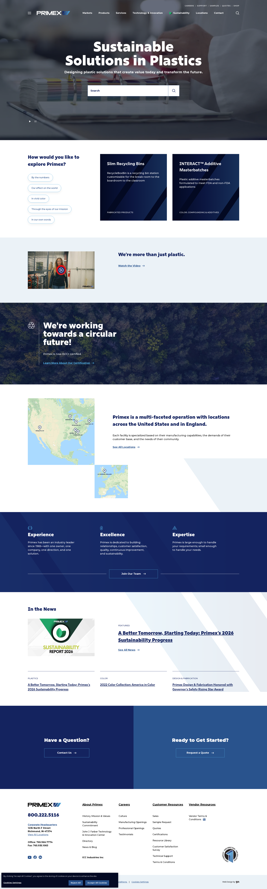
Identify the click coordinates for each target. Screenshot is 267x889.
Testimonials (126, 834)
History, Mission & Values (96, 816)
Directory (87, 841)
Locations (202, 13)
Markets (87, 13)
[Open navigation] (29, 13)
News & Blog (89, 847)
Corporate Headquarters (42, 824)
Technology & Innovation (148, 13)
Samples (214, 6)
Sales (156, 816)
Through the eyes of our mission (49, 209)
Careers (189, 6)
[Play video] (30, 121)
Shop (236, 6)
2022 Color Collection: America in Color (127, 685)
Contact (218, 13)
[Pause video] (35, 121)
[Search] (237, 13)
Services (121, 13)
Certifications (160, 834)
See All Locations (124, 447)
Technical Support (163, 856)
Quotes (226, 6)
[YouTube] (29, 857)
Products (104, 13)
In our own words (41, 219)
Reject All (76, 883)
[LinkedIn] (40, 857)
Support (202, 6)
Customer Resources (168, 804)
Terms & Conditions (164, 862)
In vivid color (38, 198)
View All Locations (38, 834)
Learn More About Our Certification (66, 363)
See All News (126, 649)
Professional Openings (131, 828)
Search (173, 90)
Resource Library (162, 840)
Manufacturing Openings (133, 822)
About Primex (92, 804)
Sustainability (181, 13)
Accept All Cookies (97, 883)
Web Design (227, 882)
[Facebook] (35, 857)
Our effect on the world (44, 188)
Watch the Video (129, 265)
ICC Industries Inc (92, 857)
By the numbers (40, 177)
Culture (123, 816)
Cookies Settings (140, 882)
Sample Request (162, 822)
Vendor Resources (202, 804)
